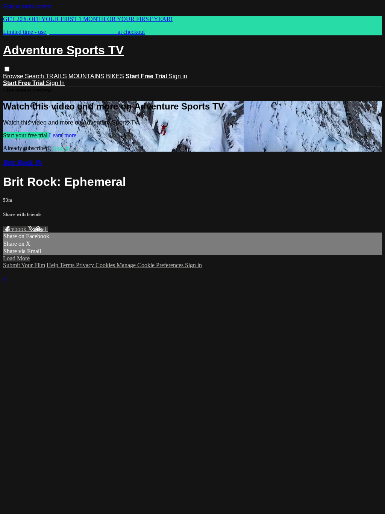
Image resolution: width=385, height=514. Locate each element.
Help (53, 265)
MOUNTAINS (86, 76)
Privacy (85, 265)
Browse (14, 76)
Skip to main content (27, 6)
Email (41, 229)
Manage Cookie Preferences (151, 265)
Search (35, 76)
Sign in (177, 76)
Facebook (15, 229)
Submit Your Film (24, 265)
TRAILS (56, 76)
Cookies (106, 265)
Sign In (55, 83)
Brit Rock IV (23, 162)
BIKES (115, 76)
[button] (7, 69)
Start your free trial (26, 135)
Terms (68, 265)
